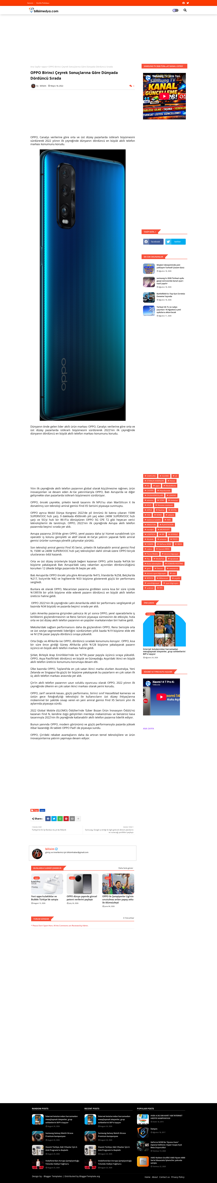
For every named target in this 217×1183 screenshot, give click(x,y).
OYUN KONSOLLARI (155, 495)
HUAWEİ (165, 476)
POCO (175, 539)
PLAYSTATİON (167, 524)
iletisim (30, 3)
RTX (161, 588)
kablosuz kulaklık (154, 519)
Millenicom (163, 578)
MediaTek (160, 558)
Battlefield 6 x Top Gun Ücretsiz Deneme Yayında (171, 295)
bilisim (49, 849)
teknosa (150, 500)
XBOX (179, 544)
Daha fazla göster (126, 868)
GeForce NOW (165, 544)
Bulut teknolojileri (154, 563)
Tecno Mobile (152, 554)
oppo (44, 66)
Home (147, 1177)
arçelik (177, 578)
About (155, 1177)
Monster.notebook (165, 505)
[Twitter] (54, 818)
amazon (163, 539)
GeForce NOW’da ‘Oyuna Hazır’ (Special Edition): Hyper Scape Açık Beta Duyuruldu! (166, 1145)
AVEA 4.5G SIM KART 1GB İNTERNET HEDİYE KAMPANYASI (166, 1117)
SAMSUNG (151, 476)
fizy (148, 558)
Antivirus (174, 500)
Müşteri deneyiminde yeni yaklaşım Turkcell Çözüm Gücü (170, 266)
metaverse (173, 568)
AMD (169, 519)
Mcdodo (150, 539)
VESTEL (174, 510)
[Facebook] (48, 818)
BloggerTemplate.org (89, 1176)
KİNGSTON (151, 524)
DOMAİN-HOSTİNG (175, 563)
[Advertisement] (108, 38)
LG (176, 476)
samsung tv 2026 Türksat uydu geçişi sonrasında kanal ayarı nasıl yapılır (170, 281)
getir (149, 568)
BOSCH (150, 578)
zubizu (149, 549)
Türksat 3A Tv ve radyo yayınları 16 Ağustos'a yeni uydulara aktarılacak (169, 310)
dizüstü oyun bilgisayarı (156, 573)
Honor (172, 481)
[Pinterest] (66, 818)
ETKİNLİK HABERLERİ (155, 481)
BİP (163, 534)
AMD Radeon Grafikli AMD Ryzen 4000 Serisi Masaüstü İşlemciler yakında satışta (168, 1160)
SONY (162, 500)
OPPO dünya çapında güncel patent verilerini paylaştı (82, 898)
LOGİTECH (151, 534)
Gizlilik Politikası (42, 3)
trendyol (150, 529)
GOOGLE (174, 534)
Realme (161, 510)
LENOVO (172, 495)
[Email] (72, 818)
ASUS (149, 505)
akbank (171, 515)
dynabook (174, 558)
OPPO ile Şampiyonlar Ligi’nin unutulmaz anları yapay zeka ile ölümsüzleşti (118, 899)
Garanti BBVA (164, 549)
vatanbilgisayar (153, 583)
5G (148, 485)
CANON (150, 544)
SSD (148, 515)
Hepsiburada (165, 490)
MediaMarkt (171, 485)
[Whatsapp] (60, 818)
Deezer (160, 568)
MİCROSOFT (165, 529)
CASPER (150, 490)
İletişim (154, 1128)
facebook (155, 241)
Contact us (164, 1177)
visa (174, 573)
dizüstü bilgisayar (171, 554)
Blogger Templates (53, 1176)
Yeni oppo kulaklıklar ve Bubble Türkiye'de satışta (44, 898)
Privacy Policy (177, 1177)
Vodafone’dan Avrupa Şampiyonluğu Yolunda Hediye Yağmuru (62, 1162)
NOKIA (159, 515)
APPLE (149, 510)
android (150, 588)
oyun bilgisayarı (172, 583)
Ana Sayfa (35, 66)
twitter (177, 241)
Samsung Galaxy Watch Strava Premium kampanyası (59, 1135)
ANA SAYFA (148, 728)
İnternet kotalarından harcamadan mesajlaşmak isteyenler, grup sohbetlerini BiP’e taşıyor (164, 651)
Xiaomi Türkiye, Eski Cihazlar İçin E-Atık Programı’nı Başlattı (61, 1148)
